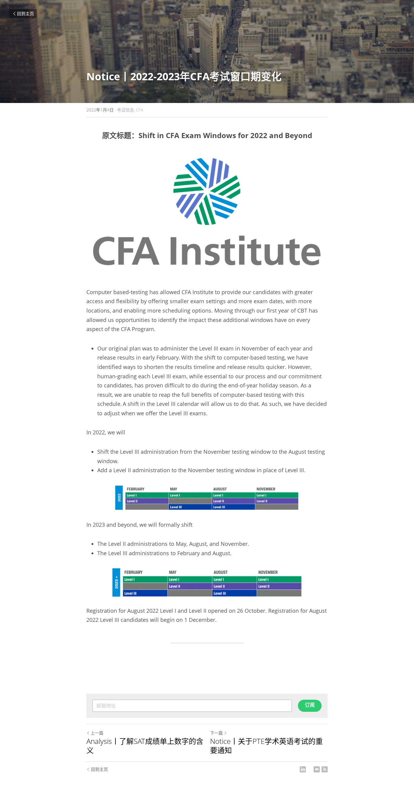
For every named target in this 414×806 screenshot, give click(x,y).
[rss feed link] (325, 769)
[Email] (317, 769)
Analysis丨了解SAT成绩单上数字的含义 (144, 746)
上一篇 (97, 733)
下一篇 (216, 733)
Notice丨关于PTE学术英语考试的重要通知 (266, 746)
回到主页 (25, 13)
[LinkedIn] (303, 769)
